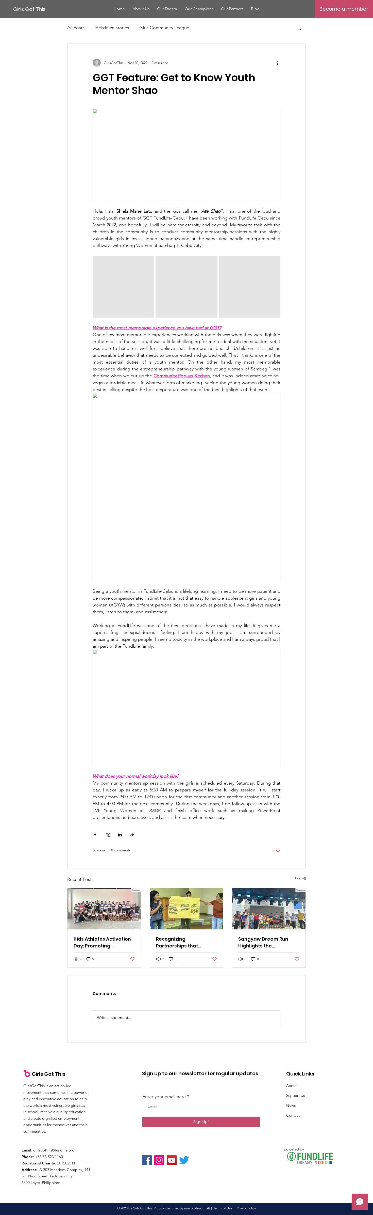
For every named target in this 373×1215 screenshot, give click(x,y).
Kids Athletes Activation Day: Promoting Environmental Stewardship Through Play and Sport (102, 942)
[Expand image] (123, 287)
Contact (293, 1115)
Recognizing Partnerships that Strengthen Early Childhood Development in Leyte (185, 942)
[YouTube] (172, 1160)
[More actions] (277, 63)
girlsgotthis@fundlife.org (53, 1150)
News (291, 1105)
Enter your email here (164, 1096)
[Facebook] (147, 1160)
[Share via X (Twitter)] (107, 834)
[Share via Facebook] (95, 834)
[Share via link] (132, 834)
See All (300, 878)
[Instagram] (159, 1160)
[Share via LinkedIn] (119, 834)
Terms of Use (222, 1208)
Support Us (295, 1095)
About (291, 1085)
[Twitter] (184, 1160)
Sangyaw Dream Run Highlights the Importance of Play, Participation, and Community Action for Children (264, 942)
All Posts (75, 27)
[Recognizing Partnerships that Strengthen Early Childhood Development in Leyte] (186, 908)
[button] (299, 28)
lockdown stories (112, 27)
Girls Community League (164, 27)
